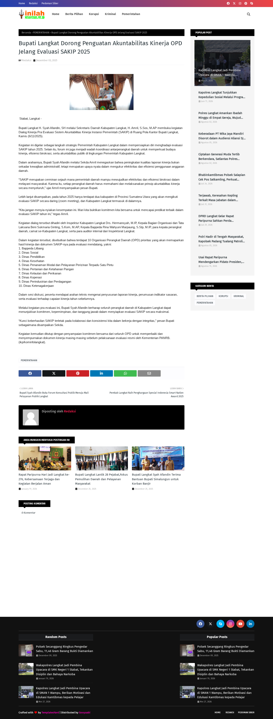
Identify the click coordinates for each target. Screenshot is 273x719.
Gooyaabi (84, 712)
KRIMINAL (239, 296)
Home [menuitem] (55, 14)
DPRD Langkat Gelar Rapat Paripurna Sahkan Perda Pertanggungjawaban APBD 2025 (220, 218)
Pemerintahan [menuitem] (131, 14)
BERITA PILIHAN (205, 296)
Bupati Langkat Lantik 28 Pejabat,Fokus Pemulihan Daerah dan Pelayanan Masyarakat (101, 479)
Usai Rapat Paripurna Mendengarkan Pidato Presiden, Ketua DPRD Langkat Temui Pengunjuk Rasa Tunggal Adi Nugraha (220, 259)
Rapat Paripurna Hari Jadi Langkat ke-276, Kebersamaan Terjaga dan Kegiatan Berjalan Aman (44, 479)
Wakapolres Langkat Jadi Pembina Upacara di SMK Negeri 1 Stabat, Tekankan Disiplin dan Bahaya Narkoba (64, 669)
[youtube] (240, 624)
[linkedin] (250, 624)
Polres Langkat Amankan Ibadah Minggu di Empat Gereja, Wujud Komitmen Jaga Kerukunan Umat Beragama (220, 115)
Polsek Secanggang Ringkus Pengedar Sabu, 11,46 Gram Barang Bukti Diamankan (64, 649)
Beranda (26, 32)
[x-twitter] (234, 3)
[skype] (251, 3)
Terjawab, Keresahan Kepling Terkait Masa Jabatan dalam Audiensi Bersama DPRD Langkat (220, 198)
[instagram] (240, 3)
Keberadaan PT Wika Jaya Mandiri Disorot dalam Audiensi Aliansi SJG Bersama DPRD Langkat (221, 136)
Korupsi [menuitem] (94, 14)
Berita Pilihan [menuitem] (74, 14)
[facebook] (228, 3)
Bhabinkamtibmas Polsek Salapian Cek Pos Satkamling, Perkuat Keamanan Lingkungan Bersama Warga (221, 177)
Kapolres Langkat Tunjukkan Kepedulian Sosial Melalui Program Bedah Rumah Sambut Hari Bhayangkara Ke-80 (222, 95)
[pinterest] (246, 3)
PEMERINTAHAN (41, 32)
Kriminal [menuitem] (110, 14)
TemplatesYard (50, 712)
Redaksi (33, 3)
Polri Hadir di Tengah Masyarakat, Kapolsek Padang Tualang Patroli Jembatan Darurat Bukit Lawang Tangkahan (221, 239)
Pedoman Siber (50, 3)
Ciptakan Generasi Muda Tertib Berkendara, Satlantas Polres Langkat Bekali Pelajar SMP (219, 156)
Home (22, 3)
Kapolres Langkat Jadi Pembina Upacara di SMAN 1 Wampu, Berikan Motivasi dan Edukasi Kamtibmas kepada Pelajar (219, 72)
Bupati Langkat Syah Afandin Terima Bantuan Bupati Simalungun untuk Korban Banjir (156, 479)
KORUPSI (223, 296)
